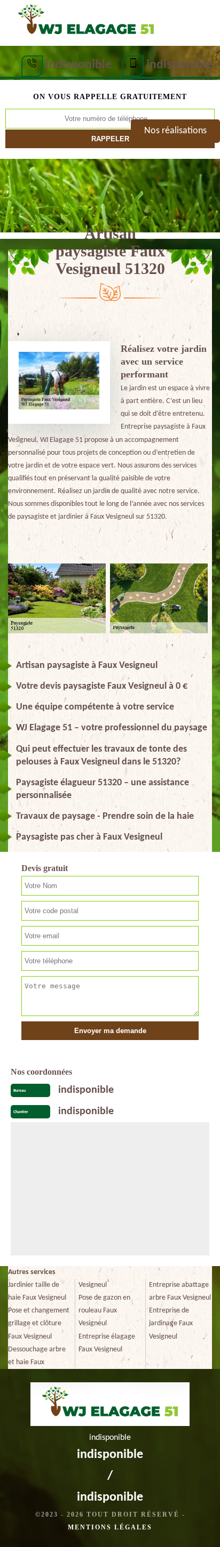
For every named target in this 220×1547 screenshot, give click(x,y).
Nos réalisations (175, 131)
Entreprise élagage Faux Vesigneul (106, 1343)
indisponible (78, 65)
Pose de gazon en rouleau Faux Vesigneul (104, 1310)
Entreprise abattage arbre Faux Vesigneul (180, 1291)
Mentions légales (110, 1527)
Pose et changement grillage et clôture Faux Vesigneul (38, 1323)
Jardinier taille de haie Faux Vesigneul (37, 1291)
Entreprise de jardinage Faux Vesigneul (171, 1323)
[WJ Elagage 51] (85, 22)
